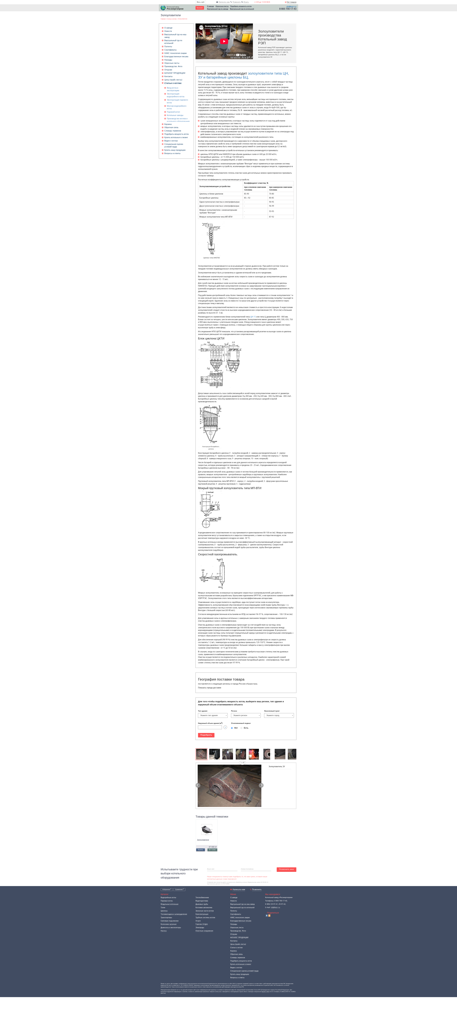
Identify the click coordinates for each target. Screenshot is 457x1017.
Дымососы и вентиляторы (171, 927)
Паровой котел (173, 112)
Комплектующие (202, 914)
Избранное (166, 889)
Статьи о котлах (172, 83)
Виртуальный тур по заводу (217, 9)
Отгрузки (168, 70)
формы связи (265, 991)
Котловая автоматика (204, 907)
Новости (168, 31)
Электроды (200, 927)
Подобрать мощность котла (240, 6)
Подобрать (206, 735)
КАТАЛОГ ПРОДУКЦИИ (174, 73)
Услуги (198, 921)
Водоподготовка (202, 901)
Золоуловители (203, 840)
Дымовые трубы (202, 904)
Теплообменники (202, 897)
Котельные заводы (175, 115)
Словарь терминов (172, 131)
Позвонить (256, 889)
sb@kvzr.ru (291, 6)
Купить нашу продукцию (175, 150)
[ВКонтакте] (267, 915)
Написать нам (239, 889)
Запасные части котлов (205, 911)
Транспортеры (166, 917)
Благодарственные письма (176, 56)
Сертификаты (170, 50)
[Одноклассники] (269, 915)
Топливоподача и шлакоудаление (174, 914)
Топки (163, 907)
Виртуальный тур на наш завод (242, 904)
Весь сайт (200, 2)
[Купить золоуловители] (207, 829)
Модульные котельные (169, 904)
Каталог (200, 8)
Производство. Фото (173, 66)
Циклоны (164, 911)
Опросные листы (222, 6)
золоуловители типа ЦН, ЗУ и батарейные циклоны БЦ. (243, 75)
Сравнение (179, 889)
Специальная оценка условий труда (244, 971)
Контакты (168, 76)
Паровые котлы (167, 901)
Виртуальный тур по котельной (242, 9)
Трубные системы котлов (205, 917)
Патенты (168, 46)
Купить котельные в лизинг (176, 137)
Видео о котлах (171, 141)
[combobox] (213, 715)
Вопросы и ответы (172, 153)
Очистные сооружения (204, 931)
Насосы (164, 931)
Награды (168, 60)
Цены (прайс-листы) (173, 80)
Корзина (168, 124)
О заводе (210, 6)
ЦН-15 (253, 317)
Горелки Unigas (202, 924)
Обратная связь (171, 127)
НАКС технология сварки (175, 53)
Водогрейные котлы (168, 897)
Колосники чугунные (168, 924)
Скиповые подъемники (170, 921)
